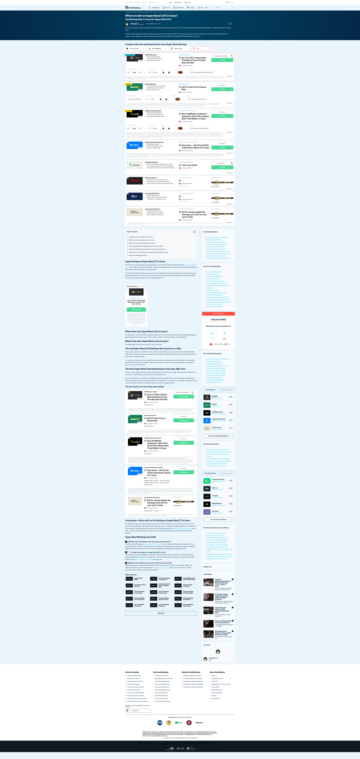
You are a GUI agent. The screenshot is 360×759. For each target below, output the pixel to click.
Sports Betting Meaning (214, 306)
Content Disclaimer (216, 692)
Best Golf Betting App (161, 695)
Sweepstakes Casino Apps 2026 (217, 558)
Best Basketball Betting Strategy (217, 366)
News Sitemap (215, 698)
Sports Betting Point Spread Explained (219, 302)
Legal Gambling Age (213, 290)
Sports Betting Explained (214, 295)
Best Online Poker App (161, 698)
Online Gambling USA (130, 12)
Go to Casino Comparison (218, 519)
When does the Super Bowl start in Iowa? (141, 240)
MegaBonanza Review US (218, 505)
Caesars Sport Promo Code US (152, 497)
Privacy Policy (215, 687)
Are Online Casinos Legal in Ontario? (137, 701)
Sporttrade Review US (151, 162)
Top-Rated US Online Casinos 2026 (218, 449)
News (170, 2)
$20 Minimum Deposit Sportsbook (193, 687)
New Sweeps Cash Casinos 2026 (217, 547)
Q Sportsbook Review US (152, 193)
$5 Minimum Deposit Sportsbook (192, 681)
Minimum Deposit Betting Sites (217, 244)
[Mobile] (224, 333)
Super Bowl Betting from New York (164, 592)
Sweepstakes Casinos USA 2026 (217, 545)
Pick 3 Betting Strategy (214, 382)
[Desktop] (212, 333)
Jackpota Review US (217, 497)
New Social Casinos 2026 (215, 535)
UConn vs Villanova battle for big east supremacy (223, 621)
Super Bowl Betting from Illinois (164, 605)
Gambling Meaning (213, 274)
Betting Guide (178, 2)
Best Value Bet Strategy (214, 377)
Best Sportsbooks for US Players (217, 237)
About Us (214, 675)
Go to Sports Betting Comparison (218, 436)
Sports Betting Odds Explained (216, 292)
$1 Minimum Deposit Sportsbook (192, 678)
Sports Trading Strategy (214, 304)
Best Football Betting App (162, 690)
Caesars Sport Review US (152, 209)
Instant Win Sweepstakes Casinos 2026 (219, 556)
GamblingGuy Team (217, 678)
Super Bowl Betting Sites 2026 (144, 12)
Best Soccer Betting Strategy (216, 375)
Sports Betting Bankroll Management (218, 299)
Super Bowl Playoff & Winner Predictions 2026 (164, 585)
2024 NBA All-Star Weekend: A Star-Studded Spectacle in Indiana (223, 632)
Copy (231, 56)
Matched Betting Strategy (215, 363)
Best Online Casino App (162, 675)
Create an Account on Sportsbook (217, 297)
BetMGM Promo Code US (150, 391)
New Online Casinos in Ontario (136, 695)
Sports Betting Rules (213, 278)
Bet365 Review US (150, 84)
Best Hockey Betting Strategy (216, 373)
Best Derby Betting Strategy (215, 380)
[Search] (223, 8)
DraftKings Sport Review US (153, 110)
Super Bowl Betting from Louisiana (139, 592)
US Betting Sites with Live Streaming (218, 253)
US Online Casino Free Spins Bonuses (219, 461)
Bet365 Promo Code (184, 84)
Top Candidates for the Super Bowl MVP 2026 (189, 578)
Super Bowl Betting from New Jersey (164, 598)
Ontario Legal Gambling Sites (135, 692)
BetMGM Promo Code (184, 54)
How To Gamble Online (214, 272)
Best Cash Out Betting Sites (215, 242)
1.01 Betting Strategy (213, 361)
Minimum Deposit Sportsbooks (192, 675)
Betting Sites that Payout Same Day (218, 251)
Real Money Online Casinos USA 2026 (219, 452)
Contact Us (214, 681)
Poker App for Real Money (162, 701)
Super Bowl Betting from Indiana (139, 605)
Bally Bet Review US (151, 177)
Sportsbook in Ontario (133, 678)
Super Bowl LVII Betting (138, 578)
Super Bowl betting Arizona (144, 559)
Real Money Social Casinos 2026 (217, 538)
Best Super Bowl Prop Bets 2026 (140, 585)
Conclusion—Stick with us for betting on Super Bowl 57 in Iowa (148, 252)
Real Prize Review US (217, 513)
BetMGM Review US (151, 55)
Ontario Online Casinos (133, 690)
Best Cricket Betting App (162, 684)
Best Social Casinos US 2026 (216, 533)
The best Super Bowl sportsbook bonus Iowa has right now (147, 249)
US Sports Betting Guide (214, 276)
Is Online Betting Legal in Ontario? (137, 698)
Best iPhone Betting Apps (162, 681)
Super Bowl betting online (161, 567)
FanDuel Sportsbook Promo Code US (153, 467)
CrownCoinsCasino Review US (219, 481)
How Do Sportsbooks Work (215, 281)
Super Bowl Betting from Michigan (188, 598)
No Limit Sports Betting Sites (216, 256)
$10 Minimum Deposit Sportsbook (193, 684)
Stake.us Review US (217, 489)
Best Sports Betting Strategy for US (218, 359)
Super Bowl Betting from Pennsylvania (139, 598)
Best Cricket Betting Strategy (216, 368)
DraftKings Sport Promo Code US (152, 438)
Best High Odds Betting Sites (216, 249)
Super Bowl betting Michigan (153, 544)
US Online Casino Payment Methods (218, 459)
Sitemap (213, 695)
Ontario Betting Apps (133, 684)
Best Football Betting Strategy (216, 370)
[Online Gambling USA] (136, 7)
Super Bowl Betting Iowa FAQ (138, 255)
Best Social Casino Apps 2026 (216, 542)
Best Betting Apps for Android (163, 678)
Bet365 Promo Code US (150, 415)
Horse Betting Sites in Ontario (135, 687)
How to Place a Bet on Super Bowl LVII (164, 578)
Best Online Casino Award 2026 (217, 466)
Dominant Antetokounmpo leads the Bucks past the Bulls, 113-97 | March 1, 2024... (223, 583)
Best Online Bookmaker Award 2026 (218, 258)
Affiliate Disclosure (216, 690)
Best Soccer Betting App (162, 687)
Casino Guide (187, 2)
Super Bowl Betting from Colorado (188, 605)
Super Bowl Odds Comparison (187, 585)
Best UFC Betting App (161, 692)
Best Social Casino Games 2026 (217, 540)
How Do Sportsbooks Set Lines (217, 283)
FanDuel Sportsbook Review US (154, 142)
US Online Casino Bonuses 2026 (217, 463)
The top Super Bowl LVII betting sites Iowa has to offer (146, 246)
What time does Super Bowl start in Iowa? (142, 243)
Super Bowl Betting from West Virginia (188, 592)
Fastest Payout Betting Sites (216, 246)
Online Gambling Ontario (134, 675)
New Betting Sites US (213, 239)
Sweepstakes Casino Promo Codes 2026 (220, 554)
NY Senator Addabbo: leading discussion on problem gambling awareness (222, 596)
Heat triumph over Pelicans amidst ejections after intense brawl (222, 610)
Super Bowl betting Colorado (183, 528)
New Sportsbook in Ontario (135, 681)
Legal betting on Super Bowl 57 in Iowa (141, 237)
